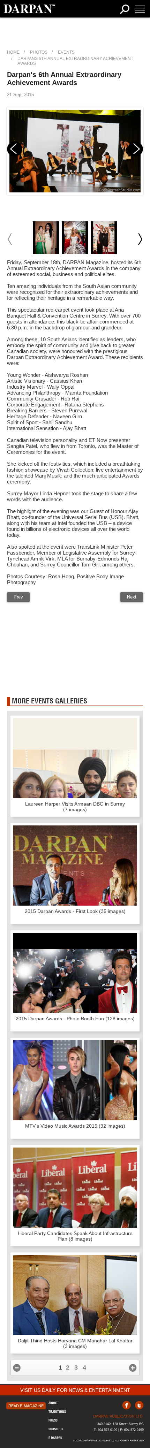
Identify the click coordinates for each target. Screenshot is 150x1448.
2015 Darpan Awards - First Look (75, 911)
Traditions (57, 1411)
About (53, 1403)
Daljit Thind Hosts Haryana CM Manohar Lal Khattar (75, 1343)
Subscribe (56, 1429)
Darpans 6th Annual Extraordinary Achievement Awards (75, 61)
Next (131, 597)
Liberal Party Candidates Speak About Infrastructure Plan (75, 1236)
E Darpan (55, 1438)
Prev (18, 597)
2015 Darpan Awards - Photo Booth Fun (75, 1018)
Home (13, 52)
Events (66, 52)
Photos (38, 52)
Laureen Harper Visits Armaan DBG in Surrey (75, 806)
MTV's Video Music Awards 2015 (75, 1126)
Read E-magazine (26, 1406)
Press (53, 1420)
